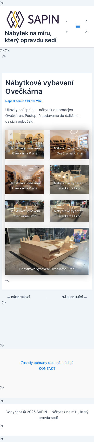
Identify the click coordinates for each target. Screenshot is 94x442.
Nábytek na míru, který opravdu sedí (30, 36)
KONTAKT (47, 368)
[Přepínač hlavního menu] (78, 26)
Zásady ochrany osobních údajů (47, 363)
